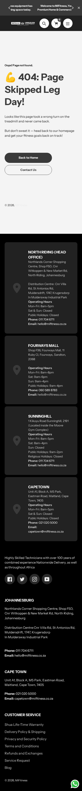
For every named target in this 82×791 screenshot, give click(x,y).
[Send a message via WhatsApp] (75, 784)
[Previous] (9, 8)
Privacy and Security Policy (25, 739)
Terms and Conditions (22, 746)
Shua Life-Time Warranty (24, 724)
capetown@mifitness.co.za (45, 531)
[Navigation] (68, 23)
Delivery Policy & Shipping (25, 732)
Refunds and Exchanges (24, 753)
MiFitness (21, 205)
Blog (8, 767)
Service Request (17, 760)
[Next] (72, 8)
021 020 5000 (48, 523)
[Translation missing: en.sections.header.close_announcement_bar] (79, 8)
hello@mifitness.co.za (52, 324)
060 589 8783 (48, 390)
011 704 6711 (46, 319)
